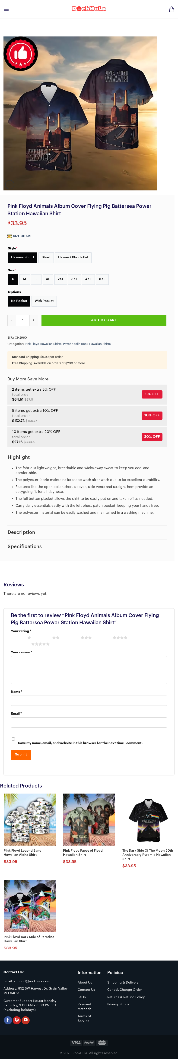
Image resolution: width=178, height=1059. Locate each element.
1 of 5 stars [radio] (18, 637)
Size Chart (22, 236)
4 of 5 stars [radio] (103, 637)
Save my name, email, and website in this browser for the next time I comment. (80, 743)
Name (16, 691)
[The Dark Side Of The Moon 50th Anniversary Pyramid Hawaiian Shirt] (148, 820)
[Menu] (6, 9)
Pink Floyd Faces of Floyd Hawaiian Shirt (83, 852)
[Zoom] (9, 184)
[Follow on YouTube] (26, 1020)
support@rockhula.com (32, 981)
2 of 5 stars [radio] (42, 637)
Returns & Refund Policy (126, 997)
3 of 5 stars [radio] (71, 637)
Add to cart (104, 320)
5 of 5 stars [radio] (21, 644)
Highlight (19, 457)
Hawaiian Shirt (22, 257)
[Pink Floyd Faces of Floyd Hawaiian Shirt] (89, 820)
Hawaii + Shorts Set (73, 257)
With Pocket (44, 301)
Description (21, 532)
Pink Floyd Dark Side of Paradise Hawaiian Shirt (29, 939)
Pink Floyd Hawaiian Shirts (43, 344)
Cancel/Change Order (124, 989)
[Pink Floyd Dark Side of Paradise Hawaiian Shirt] (30, 906)
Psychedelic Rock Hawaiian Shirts (87, 344)
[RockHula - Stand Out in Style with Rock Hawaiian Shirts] (89, 9)
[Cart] (172, 9)
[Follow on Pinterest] (17, 1020)
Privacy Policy (118, 1004)
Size (12, 270)
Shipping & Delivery (123, 982)
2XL (61, 279)
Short (46, 257)
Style (12, 248)
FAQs (82, 997)
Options (14, 292)
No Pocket (19, 301)
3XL (74, 279)
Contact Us (86, 989)
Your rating (21, 631)
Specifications (25, 546)
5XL (102, 279)
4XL (88, 279)
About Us (85, 982)
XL (48, 279)
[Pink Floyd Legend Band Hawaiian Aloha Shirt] (30, 820)
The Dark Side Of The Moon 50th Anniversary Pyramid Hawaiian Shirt (147, 855)
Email (16, 713)
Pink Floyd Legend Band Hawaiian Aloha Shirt (22, 852)
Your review (21, 652)
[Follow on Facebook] (8, 1020)
